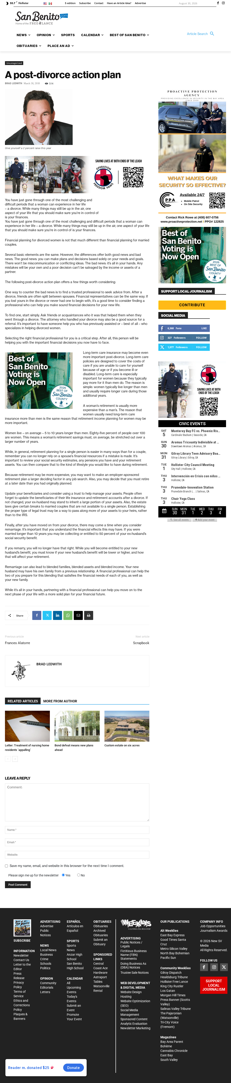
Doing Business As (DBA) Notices (133, 965)
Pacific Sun (168, 958)
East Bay (166, 1055)
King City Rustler (171, 986)
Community (48, 983)
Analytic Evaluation (133, 1023)
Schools (45, 963)
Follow (201, 337)
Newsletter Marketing (135, 1028)
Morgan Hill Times (172, 995)
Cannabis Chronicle (173, 1051)
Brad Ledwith (13, 83)
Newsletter (21, 955)
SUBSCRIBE (22, 940)
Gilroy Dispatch (171, 972)
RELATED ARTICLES (23, 701)
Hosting (126, 996)
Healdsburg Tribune (174, 977)
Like (204, 328)
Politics (45, 968)
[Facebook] (218, 3)
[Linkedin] (57, 615)
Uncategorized (14, 63)
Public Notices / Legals (131, 944)
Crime (44, 959)
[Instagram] (223, 3)
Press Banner (169, 999)
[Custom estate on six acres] (126, 726)
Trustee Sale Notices (134, 972)
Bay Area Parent (171, 1041)
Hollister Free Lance (174, 981)
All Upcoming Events (74, 987)
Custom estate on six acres (122, 745)
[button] (201, 34)
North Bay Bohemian (174, 953)
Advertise (46, 926)
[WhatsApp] (67, 615)
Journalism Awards (213, 930)
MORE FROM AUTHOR (60, 701)
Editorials (46, 987)
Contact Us (21, 960)
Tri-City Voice (169, 1022)
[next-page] (15, 759)
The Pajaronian (171, 1013)
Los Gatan (167, 990)
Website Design (131, 992)
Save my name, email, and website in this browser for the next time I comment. (67, 866)
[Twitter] (47, 615)
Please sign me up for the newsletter (33, 875)
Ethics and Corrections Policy (22, 1005)
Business (46, 954)
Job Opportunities (212, 926)
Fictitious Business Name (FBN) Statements (133, 954)
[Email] (78, 615)
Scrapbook (141, 643)
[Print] (88, 615)
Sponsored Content (134, 1019)
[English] (46, 3)
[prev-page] (8, 759)
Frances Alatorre (17, 643)
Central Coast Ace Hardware (100, 968)
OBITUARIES (102, 921)
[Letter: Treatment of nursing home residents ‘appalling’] (27, 726)
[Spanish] (51, 3)
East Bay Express (172, 935)
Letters (45, 992)
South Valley (169, 1060)
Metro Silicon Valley (173, 948)
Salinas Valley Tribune (175, 1009)
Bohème (166, 1046)
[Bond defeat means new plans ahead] (77, 726)
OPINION (46, 978)
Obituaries (100, 926)
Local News (48, 950)
